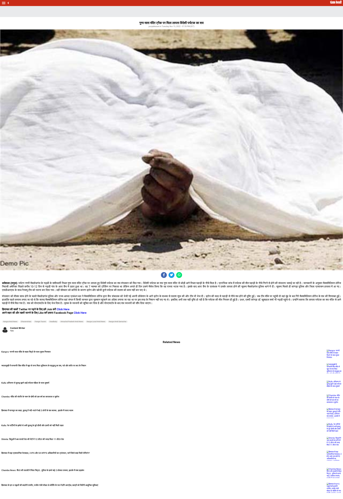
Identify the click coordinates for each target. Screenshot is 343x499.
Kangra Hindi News (10, 322)
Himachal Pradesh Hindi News (72, 322)
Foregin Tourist (40, 322)
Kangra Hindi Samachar (117, 322)
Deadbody (53, 322)
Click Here (63, 309)
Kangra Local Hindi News (96, 322)
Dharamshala (26, 322)
